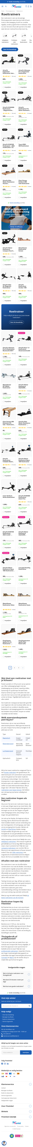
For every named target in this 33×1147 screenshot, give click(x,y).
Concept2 (4, 958)
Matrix (12, 958)
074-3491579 (7, 1034)
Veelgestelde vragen (7, 1100)
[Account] (28, 6)
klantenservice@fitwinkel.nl (11, 1036)
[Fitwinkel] (16, 1122)
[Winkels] (26, 6)
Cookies (27, 1126)
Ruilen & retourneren (8, 1019)
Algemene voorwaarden (10, 1126)
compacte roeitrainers (8, 848)
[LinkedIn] (8, 1063)
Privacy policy (20, 1126)
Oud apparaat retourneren (9, 1098)
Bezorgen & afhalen (8, 1017)
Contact (3, 1088)
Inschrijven (26, 1052)
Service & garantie (7, 1021)
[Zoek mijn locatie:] (24, 6)
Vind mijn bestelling (8, 1015)
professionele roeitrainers (9, 951)
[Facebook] (2, 1063)
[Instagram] (5, 1063)
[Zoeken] (6, 6)
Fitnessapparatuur (10, 11)
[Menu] (2, 6)
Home (2, 11)
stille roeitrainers (17, 852)
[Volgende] (23, 667)
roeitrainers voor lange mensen (11, 790)
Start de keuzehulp (16, 322)
